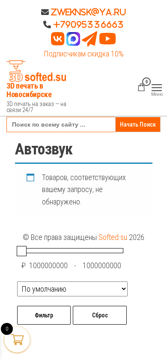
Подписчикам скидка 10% (84, 53)
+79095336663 (88, 24)
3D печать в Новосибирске (29, 90)
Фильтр (44, 315)
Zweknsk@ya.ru (87, 12)
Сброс (100, 315)
